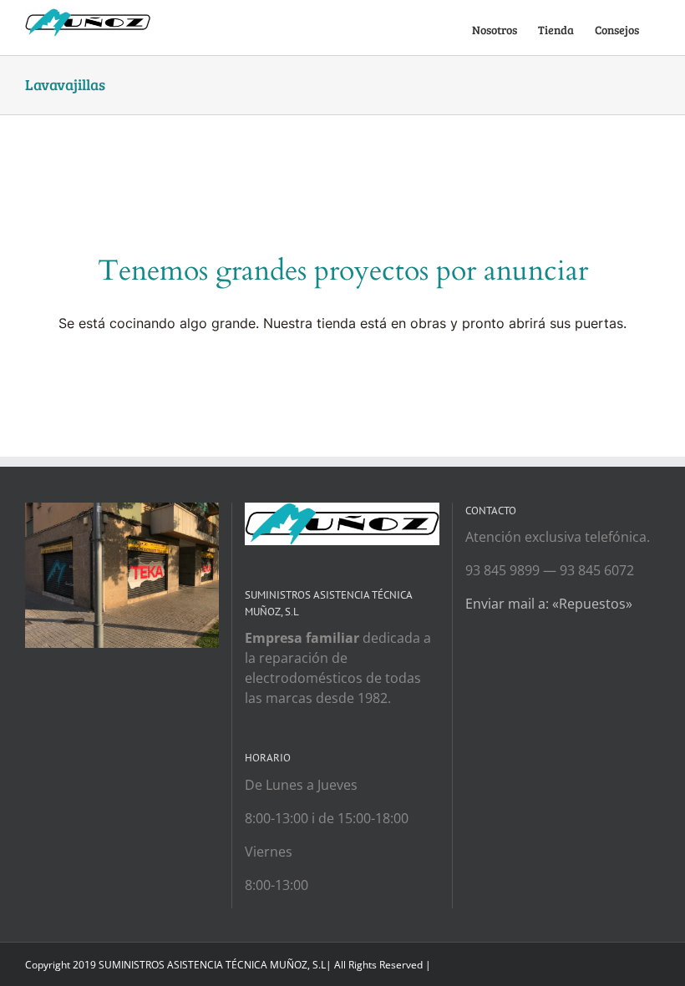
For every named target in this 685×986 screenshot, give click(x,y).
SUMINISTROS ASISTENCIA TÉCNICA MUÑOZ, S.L (212, 965)
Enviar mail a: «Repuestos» (548, 603)
